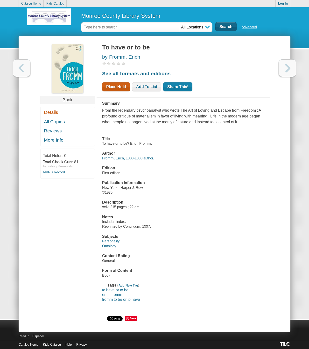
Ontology (109, 246)
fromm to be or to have (121, 299)
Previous (21, 68)
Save (133, 318)
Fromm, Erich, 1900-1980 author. (128, 158)
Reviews (53, 130)
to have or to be (115, 290)
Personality (111, 241)
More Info (53, 140)
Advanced (249, 27)
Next (287, 68)
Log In (283, 3)
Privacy (81, 344)
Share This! (177, 87)
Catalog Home (31, 3)
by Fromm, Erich (121, 57)
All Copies (54, 121)
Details (51, 112)
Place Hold (116, 87)
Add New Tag (128, 285)
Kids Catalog (55, 3)
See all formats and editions (136, 73)
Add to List (146, 87)
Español (38, 336)
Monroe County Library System (120, 16)
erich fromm (112, 295)
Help (68, 344)
